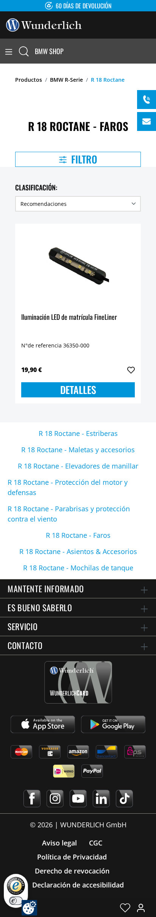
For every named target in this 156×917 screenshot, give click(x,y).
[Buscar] (24, 51)
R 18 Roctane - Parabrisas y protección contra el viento (69, 513)
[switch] (16, 901)
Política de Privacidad (72, 856)
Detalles (78, 389)
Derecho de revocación (72, 870)
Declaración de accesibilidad (78, 884)
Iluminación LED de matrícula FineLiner (69, 317)
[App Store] (43, 724)
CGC (95, 842)
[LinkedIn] (101, 798)
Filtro (83, 159)
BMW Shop (49, 51)
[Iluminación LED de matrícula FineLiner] (78, 267)
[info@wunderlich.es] (146, 121)
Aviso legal (59, 842)
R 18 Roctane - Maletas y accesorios (78, 449)
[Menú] (9, 51)
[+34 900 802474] (146, 99)
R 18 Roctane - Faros (78, 535)
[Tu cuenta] (140, 907)
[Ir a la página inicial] (44, 24)
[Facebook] (32, 798)
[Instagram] (55, 798)
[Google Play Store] (113, 724)
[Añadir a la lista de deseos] (131, 370)
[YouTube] (78, 798)
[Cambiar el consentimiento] (29, 907)
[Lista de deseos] (125, 907)
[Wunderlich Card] (78, 682)
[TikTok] (124, 798)
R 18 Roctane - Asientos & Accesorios (78, 551)
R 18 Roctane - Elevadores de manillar (78, 465)
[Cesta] (151, 51)
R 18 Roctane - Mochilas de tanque (78, 567)
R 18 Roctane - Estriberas (78, 433)
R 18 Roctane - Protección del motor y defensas (68, 487)
